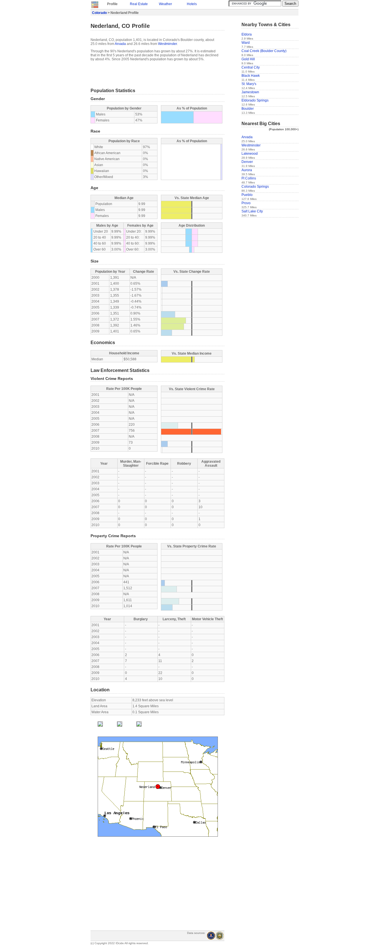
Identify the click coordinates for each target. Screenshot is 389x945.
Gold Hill (248, 59)
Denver (247, 162)
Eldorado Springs (255, 100)
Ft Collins (248, 178)
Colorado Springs (255, 187)
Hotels (192, 4)
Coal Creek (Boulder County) (263, 51)
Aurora (246, 170)
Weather (165, 4)
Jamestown (250, 92)
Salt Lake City (252, 211)
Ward (245, 43)
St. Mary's (248, 84)
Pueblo (247, 195)
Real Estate (139, 4)
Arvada (120, 44)
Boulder (247, 109)
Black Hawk (250, 76)
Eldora (246, 34)
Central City (250, 67)
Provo (246, 203)
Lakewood (249, 154)
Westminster (167, 44)
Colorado (99, 13)
